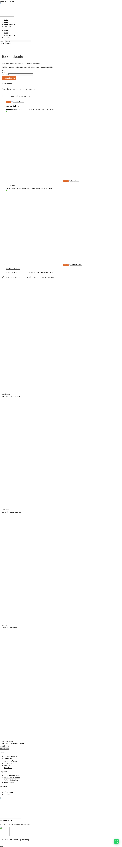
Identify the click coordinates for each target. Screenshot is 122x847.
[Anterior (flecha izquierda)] (1, 846)
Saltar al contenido (7, 1)
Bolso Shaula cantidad (5, 73)
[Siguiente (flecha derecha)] (2, 846)
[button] (116, 841)
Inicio (6, 20)
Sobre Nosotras (9, 24)
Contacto (7, 27)
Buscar (2, 41)
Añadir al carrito (9, 78)
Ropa (6, 22)
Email (2, 746)
